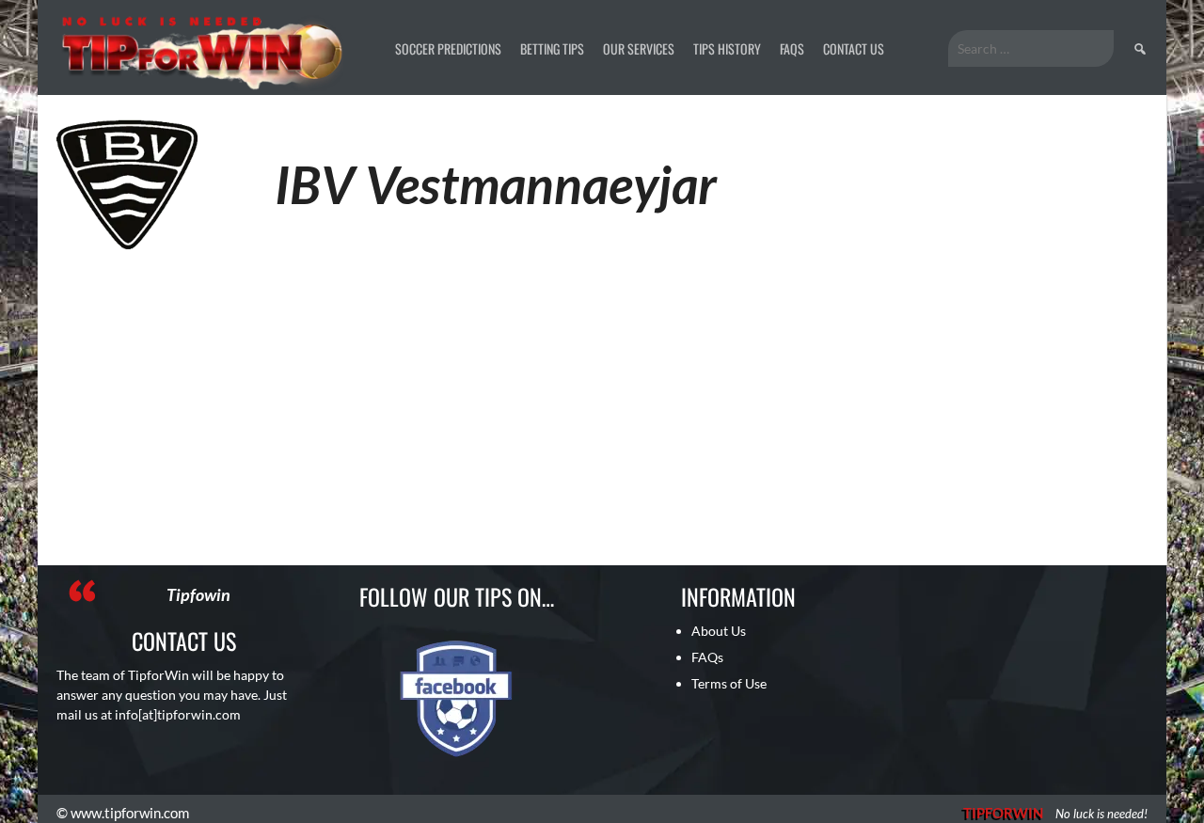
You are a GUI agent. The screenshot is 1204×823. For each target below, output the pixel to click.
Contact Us (853, 48)
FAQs (792, 48)
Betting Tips (552, 48)
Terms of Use (729, 683)
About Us (718, 631)
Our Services (638, 48)
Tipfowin (198, 594)
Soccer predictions (448, 48)
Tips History (727, 48)
